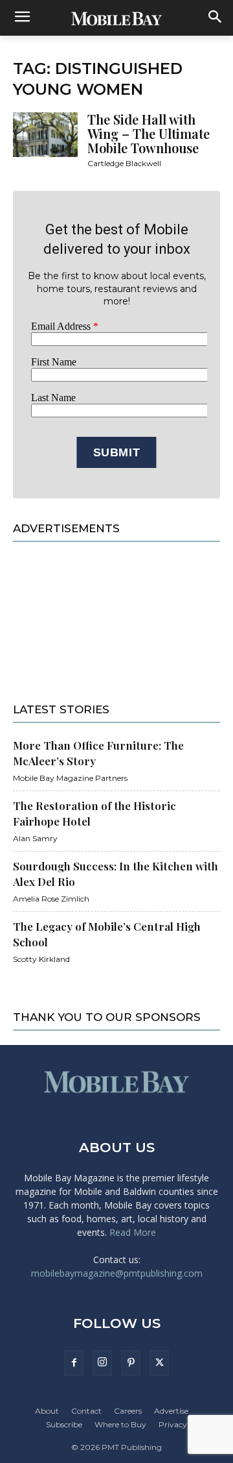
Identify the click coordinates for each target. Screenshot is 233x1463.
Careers (128, 1411)
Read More (132, 1232)
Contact (86, 1411)
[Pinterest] (130, 1363)
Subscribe (64, 1424)
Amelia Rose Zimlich (51, 899)
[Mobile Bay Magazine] (116, 18)
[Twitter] (159, 1363)
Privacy (173, 1424)
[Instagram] (102, 1363)
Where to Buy (120, 1424)
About (47, 1411)
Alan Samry (35, 838)
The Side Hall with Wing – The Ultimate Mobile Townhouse (148, 133)
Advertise (171, 1411)
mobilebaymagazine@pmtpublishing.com (117, 1273)
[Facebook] (73, 1363)
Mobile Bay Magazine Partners (70, 778)
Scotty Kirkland (41, 959)
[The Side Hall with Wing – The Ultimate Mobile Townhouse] (45, 134)
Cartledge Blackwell (124, 163)
